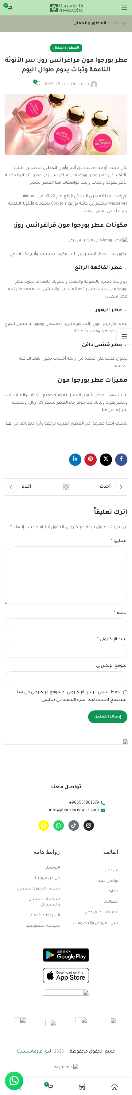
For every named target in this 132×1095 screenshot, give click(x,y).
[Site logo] (65, 8)
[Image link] (66, 955)
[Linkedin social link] (75, 460)
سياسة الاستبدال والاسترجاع (44, 902)
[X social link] (106, 460)
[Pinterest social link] (90, 460)
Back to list (66, 487)
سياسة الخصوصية (43, 926)
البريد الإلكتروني (112, 639)
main (84, 84)
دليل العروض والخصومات (95, 923)
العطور (50, 168)
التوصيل (52, 868)
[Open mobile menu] (124, 8)
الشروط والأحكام (45, 915)
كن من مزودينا (47, 878)
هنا (104, 410)
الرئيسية (120, 23)
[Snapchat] (43, 825)
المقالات (110, 902)
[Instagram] (88, 825)
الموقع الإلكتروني (111, 666)
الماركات (111, 891)
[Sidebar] (124, 336)
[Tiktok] (73, 825)
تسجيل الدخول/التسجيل (38, 889)
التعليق (119, 541)
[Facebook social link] (121, 460)
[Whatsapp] (58, 825)
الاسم (120, 613)
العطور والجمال (89, 23)
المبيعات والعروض (101, 912)
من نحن (111, 871)
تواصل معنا (108, 881)
